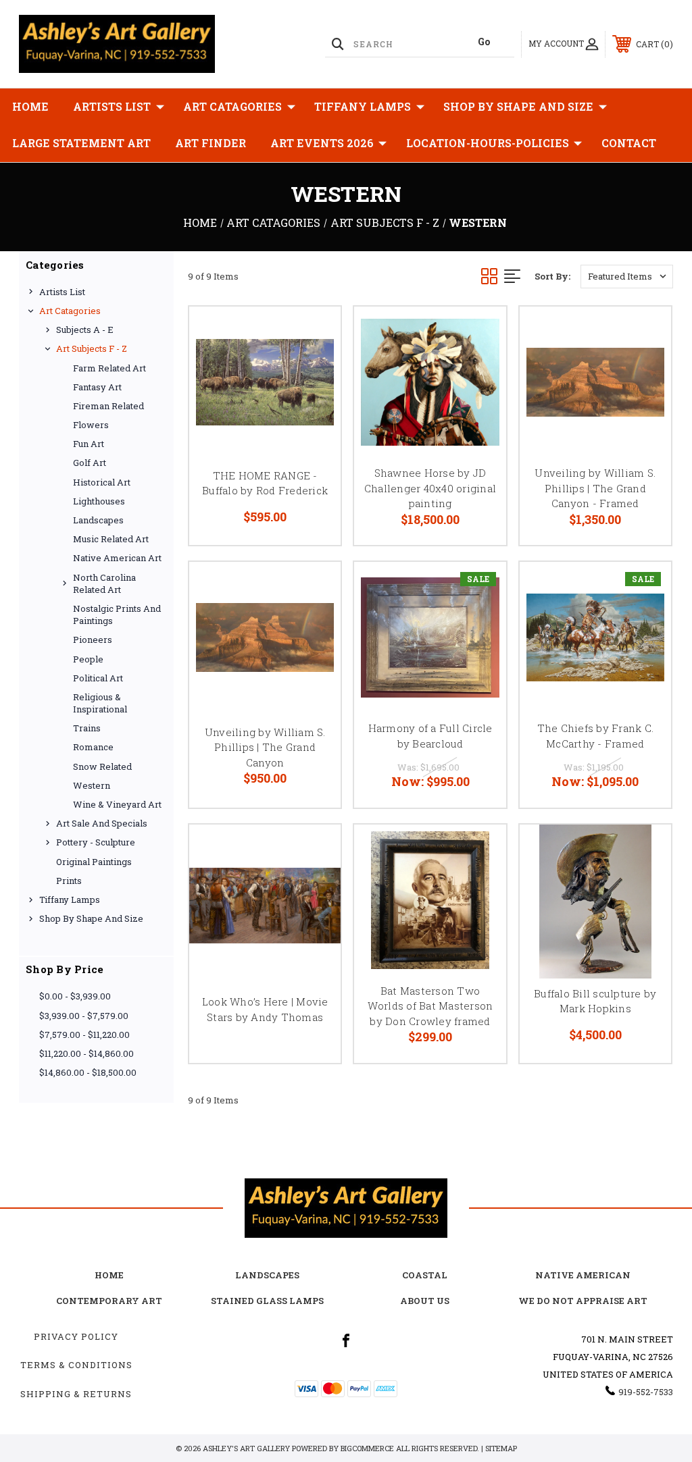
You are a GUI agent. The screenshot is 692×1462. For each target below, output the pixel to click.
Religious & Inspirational (100, 703)
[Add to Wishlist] (313, 365)
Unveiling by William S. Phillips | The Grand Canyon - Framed (595, 488)
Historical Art (101, 482)
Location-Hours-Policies (487, 143)
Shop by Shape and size (518, 106)
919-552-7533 (645, 1392)
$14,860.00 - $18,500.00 (88, 1072)
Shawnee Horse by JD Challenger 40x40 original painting (430, 488)
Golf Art (89, 462)
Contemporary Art (109, 1301)
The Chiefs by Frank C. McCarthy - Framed (595, 735)
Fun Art (88, 444)
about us (424, 1301)
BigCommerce (367, 1448)
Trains (87, 728)
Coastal (424, 1275)
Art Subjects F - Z (91, 348)
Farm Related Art (109, 368)
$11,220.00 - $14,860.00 (86, 1053)
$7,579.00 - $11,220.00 (84, 1034)
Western (91, 785)
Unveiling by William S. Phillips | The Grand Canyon (265, 747)
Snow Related (102, 766)
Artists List (112, 106)
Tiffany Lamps (362, 106)
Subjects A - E (85, 329)
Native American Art (117, 558)
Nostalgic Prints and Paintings (117, 614)
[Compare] (313, 398)
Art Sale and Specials (101, 823)
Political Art (98, 678)
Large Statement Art (81, 143)
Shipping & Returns (76, 1394)
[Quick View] (313, 333)
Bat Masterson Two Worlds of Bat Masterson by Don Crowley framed (430, 1006)
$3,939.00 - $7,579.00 (83, 1016)
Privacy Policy (76, 1336)
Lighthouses (99, 501)
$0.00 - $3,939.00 (75, 996)
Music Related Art (111, 539)
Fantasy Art (97, 387)
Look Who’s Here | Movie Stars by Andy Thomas (265, 1009)
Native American (583, 1275)
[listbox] (626, 276)
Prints (69, 880)
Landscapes (98, 520)
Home (30, 106)
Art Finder (210, 143)
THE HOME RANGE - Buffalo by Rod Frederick (265, 483)
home (109, 1275)
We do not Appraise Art (582, 1301)
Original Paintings (94, 862)
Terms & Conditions (76, 1365)
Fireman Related (108, 406)
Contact (628, 143)
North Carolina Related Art (104, 583)
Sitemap (501, 1448)
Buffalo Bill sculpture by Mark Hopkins (595, 1001)
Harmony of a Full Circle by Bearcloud (430, 735)
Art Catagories (232, 106)
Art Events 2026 (322, 143)
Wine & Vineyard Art (117, 804)
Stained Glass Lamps (267, 1301)
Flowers (91, 425)
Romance (93, 747)
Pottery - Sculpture (95, 842)
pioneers (92, 639)
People (88, 659)
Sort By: (552, 276)
